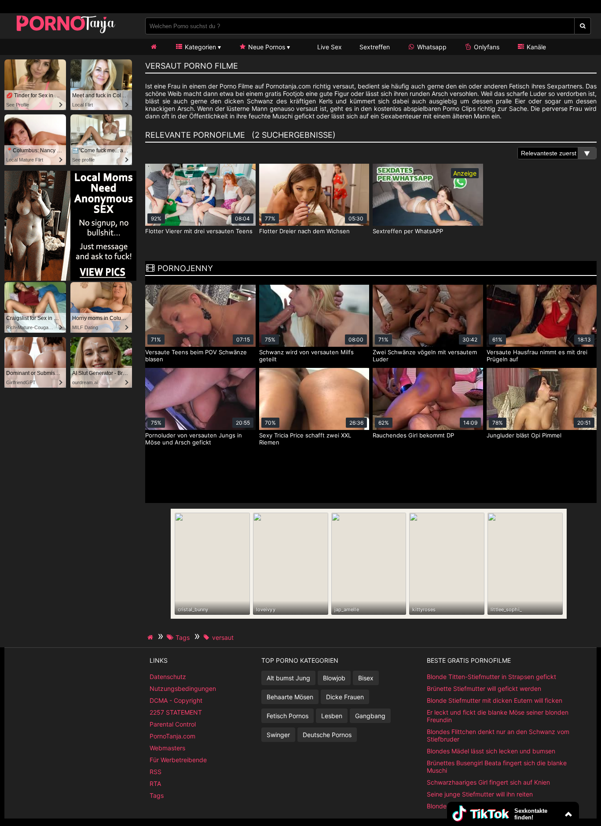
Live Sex (328, 47)
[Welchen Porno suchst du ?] (583, 26)
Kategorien (199, 47)
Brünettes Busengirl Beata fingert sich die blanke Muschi (497, 766)
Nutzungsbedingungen (183, 688)
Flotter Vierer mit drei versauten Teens (199, 231)
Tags (157, 795)
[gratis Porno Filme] (66, 33)
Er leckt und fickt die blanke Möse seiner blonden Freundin (497, 716)
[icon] (153, 47)
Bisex (366, 678)
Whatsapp (431, 47)
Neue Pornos (265, 47)
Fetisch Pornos (287, 716)
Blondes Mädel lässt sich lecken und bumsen (491, 751)
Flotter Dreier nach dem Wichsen (304, 231)
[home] (151, 637)
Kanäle (535, 47)
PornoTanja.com (172, 736)
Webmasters (167, 748)
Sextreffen (374, 47)
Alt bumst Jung (288, 678)
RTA (155, 783)
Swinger (278, 734)
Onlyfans (485, 47)
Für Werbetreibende (178, 760)
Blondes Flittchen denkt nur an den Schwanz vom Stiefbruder (498, 735)
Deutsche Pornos (327, 734)
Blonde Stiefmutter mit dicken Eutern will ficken (494, 700)
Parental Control (173, 724)
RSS (155, 771)
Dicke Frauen (345, 697)
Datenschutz (168, 676)
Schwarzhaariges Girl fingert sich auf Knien (488, 782)
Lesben (331, 716)
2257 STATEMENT (176, 712)
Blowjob (334, 678)
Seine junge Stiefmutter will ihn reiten (480, 794)
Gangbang (370, 716)
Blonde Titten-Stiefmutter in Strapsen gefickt (491, 676)
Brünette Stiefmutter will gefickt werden (484, 688)
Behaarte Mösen (290, 697)
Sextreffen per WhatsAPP (408, 231)
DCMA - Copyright (176, 700)
